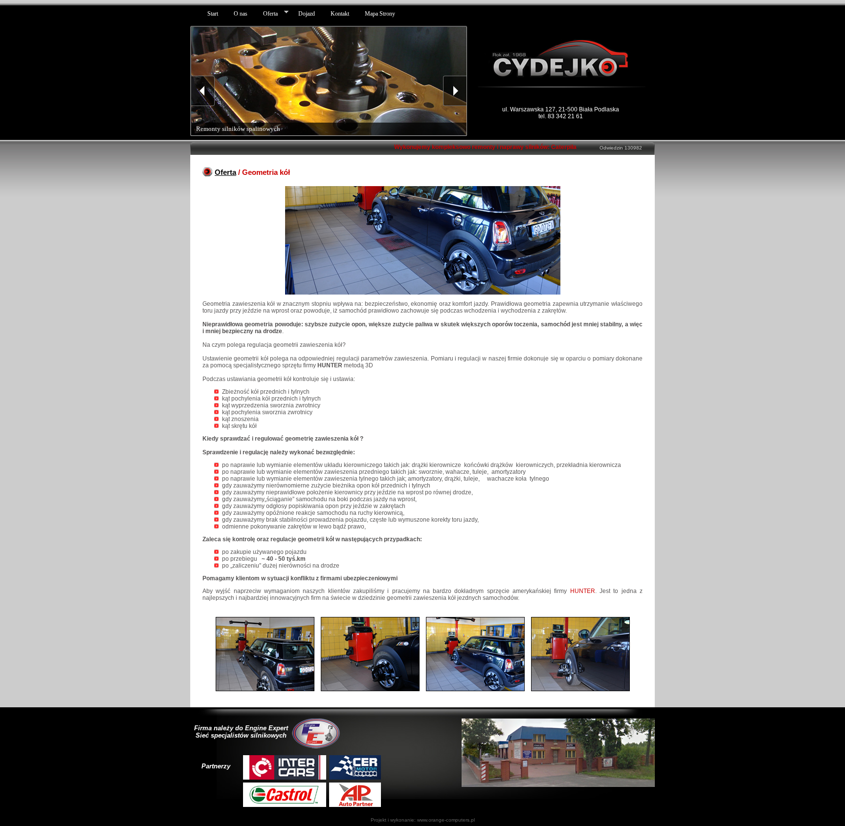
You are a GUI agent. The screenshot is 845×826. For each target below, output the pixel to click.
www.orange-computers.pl (446, 820)
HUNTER (582, 591)
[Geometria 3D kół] (265, 691)
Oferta (225, 172)
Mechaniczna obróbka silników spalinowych (255, 128)
